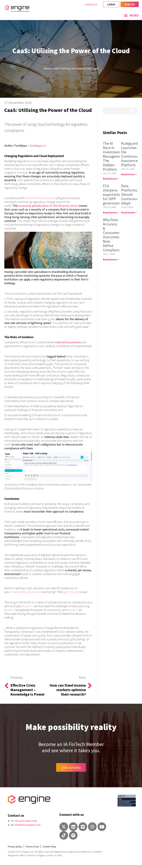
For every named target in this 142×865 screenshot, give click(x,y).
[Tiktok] (63, 835)
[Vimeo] (82, 826)
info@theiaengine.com (27, 824)
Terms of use (32, 846)
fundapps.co (38, 145)
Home (47, 68)
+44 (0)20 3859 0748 (25, 821)
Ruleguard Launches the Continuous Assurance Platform (130, 154)
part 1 (29, 606)
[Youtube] (101, 826)
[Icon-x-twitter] (63, 826)
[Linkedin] (73, 826)
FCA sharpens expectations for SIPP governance (113, 194)
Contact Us (91, 4)
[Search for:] (120, 110)
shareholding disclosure (40, 198)
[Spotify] (73, 835)
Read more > (111, 178)
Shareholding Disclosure (26, 592)
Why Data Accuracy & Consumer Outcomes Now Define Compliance (112, 234)
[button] (131, 15)
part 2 (11, 610)
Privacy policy (15, 846)
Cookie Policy (49, 846)
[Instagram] (92, 826)
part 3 (74, 610)
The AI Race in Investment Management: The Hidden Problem (114, 156)
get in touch (71, 592)
